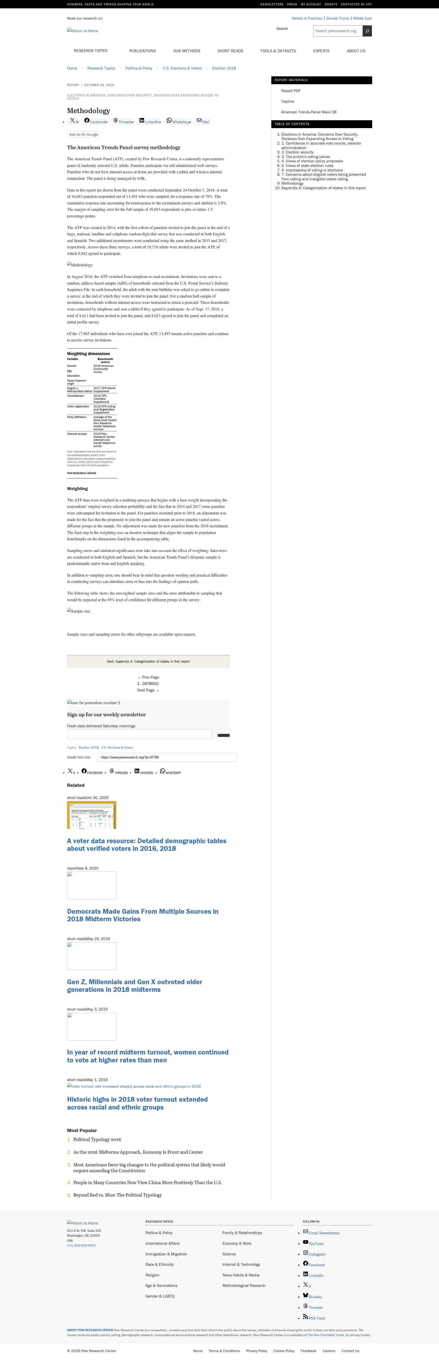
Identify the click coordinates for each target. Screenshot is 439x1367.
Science (229, 1253)
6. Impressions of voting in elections (312, 169)
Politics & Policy (159, 1232)
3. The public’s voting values (305, 156)
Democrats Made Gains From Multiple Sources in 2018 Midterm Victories (142, 915)
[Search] (367, 31)
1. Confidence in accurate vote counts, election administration (321, 145)
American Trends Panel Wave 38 (308, 112)
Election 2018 (89, 747)
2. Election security (297, 151)
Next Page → (148, 690)
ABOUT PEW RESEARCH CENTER (90, 1330)
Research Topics (91, 50)
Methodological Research (244, 1285)
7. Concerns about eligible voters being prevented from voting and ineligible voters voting (323, 176)
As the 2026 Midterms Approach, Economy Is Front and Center (138, 1152)
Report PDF (291, 91)
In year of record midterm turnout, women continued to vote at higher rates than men (148, 1056)
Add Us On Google (83, 134)
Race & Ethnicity (160, 1264)
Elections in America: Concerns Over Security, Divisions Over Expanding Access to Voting (142, 97)
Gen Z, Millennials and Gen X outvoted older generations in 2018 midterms (134, 985)
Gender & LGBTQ (160, 1296)
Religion (153, 1274)
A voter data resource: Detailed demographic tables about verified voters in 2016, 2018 (146, 844)
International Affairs (162, 1243)
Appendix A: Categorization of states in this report (323, 187)
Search (282, 28)
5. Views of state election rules (307, 165)
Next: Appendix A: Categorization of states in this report (148, 661)
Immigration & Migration (166, 1253)
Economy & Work (237, 1243)
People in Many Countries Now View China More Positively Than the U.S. (147, 1183)
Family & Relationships (242, 1232)
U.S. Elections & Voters (117, 747)
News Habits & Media (241, 1274)
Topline (287, 101)
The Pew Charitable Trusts (326, 1335)
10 (156, 683)
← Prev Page (148, 677)
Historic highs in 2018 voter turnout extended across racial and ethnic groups (137, 1103)
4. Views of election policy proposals (312, 160)
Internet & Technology (241, 1264)
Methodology (292, 183)
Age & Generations (161, 1285)
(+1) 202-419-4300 (81, 1245)
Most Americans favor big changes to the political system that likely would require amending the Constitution (149, 1167)
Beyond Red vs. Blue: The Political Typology (117, 1195)
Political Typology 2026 (97, 1139)
